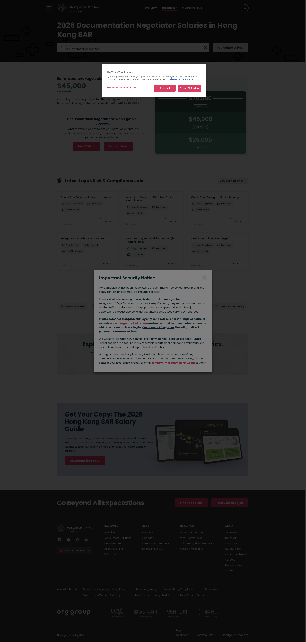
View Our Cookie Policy (181, 79)
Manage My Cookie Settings (121, 88)
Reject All (165, 88)
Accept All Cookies (189, 88)
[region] (154, 80)
